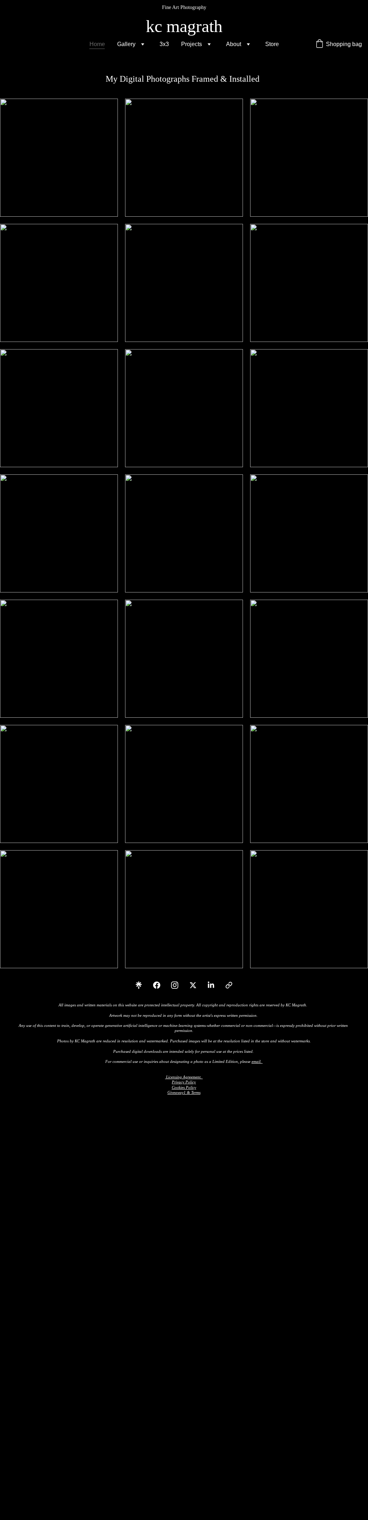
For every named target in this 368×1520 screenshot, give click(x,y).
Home (97, 44)
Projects (191, 44)
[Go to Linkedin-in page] (214, 985)
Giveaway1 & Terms (184, 1092)
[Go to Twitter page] (196, 985)
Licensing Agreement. (184, 1077)
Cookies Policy (184, 1087)
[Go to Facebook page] (160, 985)
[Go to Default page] (229, 985)
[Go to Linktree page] (142, 985)
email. (257, 1061)
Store (272, 44)
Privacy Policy (184, 1082)
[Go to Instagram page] (178, 985)
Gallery (126, 44)
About (233, 44)
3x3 (164, 44)
